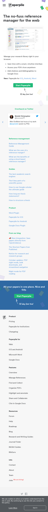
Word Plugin (14, 213)
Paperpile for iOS (16, 217)
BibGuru (12, 452)
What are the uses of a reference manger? (18, 151)
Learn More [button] (13, 508)
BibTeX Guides (15, 447)
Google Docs (14, 360)
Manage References (17, 377)
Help (11, 421)
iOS (21, 78)
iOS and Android (15, 349)
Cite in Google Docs (17, 403)
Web (11, 344)
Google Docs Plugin (17, 225)
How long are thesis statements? (17, 194)
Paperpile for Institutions (19, 326)
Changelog (13, 331)
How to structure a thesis (19, 200)
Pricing (12, 321)
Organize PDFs (15, 388)
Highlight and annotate (18, 393)
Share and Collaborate (18, 398)
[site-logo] (16, 5)
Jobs (11, 480)
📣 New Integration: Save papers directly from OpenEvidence (19, 240)
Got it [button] (35, 508)
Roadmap (13, 426)
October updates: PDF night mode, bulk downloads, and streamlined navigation (18, 263)
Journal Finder (15, 442)
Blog (11, 431)
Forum (11, 416)
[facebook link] (26, 494)
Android (27, 78)
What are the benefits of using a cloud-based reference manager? (19, 159)
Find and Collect (15, 383)
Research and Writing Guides (21, 437)
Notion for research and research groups (19, 254)
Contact (12, 465)
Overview (13, 372)
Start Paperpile (23, 85)
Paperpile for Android (18, 221)
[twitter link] (22, 494)
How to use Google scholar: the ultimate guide (20, 188)
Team (11, 475)
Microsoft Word (15, 354)
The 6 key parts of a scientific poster (17, 181)
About (11, 470)
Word (34, 78)
